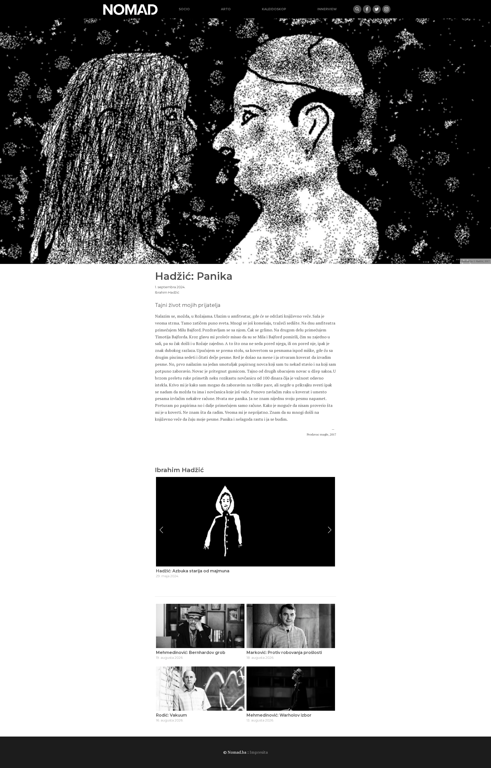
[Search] (357, 9)
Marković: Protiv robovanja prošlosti (284, 652)
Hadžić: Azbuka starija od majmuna (192, 571)
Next (330, 530)
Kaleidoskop (274, 9)
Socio (184, 9)
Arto (226, 9)
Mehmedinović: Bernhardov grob (190, 652)
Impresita (259, 752)
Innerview (327, 9)
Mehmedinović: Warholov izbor (279, 715)
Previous (161, 530)
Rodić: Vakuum (171, 715)
